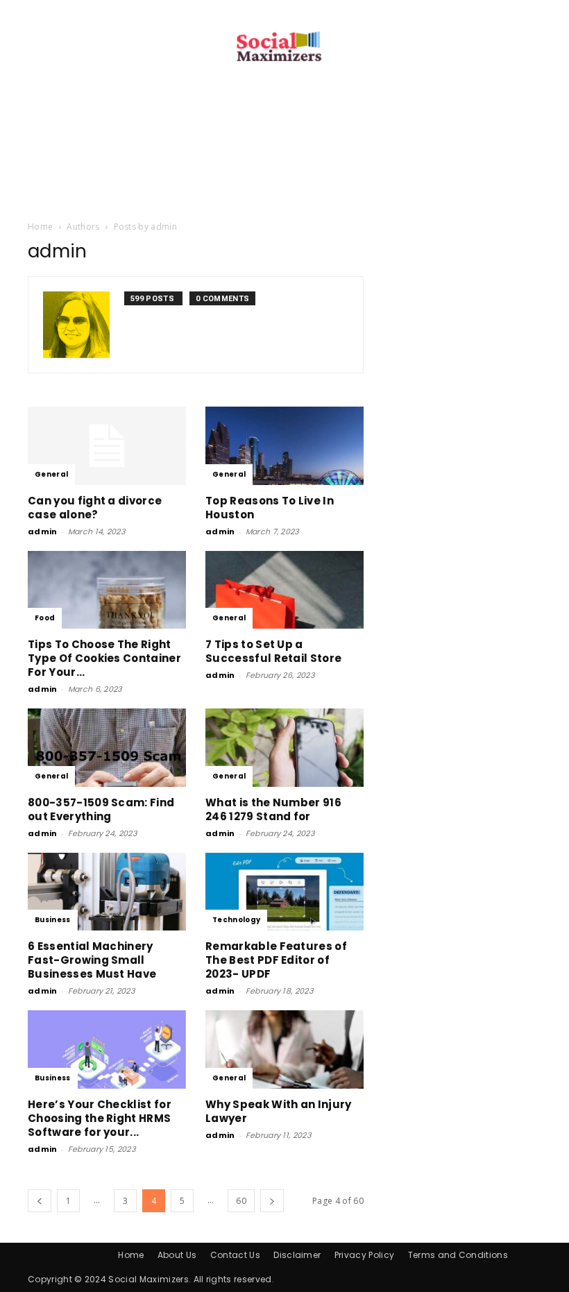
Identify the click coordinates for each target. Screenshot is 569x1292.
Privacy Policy (364, 1255)
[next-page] (272, 1200)
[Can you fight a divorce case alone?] (107, 446)
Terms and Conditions (458, 1255)
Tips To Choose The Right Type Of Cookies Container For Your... (104, 658)
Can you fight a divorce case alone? (95, 507)
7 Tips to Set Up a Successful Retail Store (273, 651)
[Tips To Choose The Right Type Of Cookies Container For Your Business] (107, 590)
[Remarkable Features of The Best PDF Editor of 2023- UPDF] (284, 892)
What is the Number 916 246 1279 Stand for (273, 809)
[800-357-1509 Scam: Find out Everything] (107, 747)
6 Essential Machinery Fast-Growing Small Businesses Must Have (92, 960)
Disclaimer (297, 1255)
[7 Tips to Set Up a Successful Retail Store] (284, 590)
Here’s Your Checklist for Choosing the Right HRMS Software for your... (99, 1118)
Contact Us (235, 1255)
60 (241, 1201)
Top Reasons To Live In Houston (269, 507)
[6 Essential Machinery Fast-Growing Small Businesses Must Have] (107, 892)
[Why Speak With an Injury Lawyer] (284, 1049)
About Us (177, 1255)
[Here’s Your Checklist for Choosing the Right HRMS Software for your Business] (107, 1049)
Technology (236, 920)
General (51, 474)
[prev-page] (39, 1200)
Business (53, 920)
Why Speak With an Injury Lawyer (278, 1111)
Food (45, 618)
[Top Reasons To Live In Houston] (284, 446)
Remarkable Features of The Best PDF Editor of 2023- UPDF (276, 960)
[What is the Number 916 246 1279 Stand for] (284, 747)
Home (40, 226)
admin (43, 531)
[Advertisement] (284, 188)
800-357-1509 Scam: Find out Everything (101, 809)
